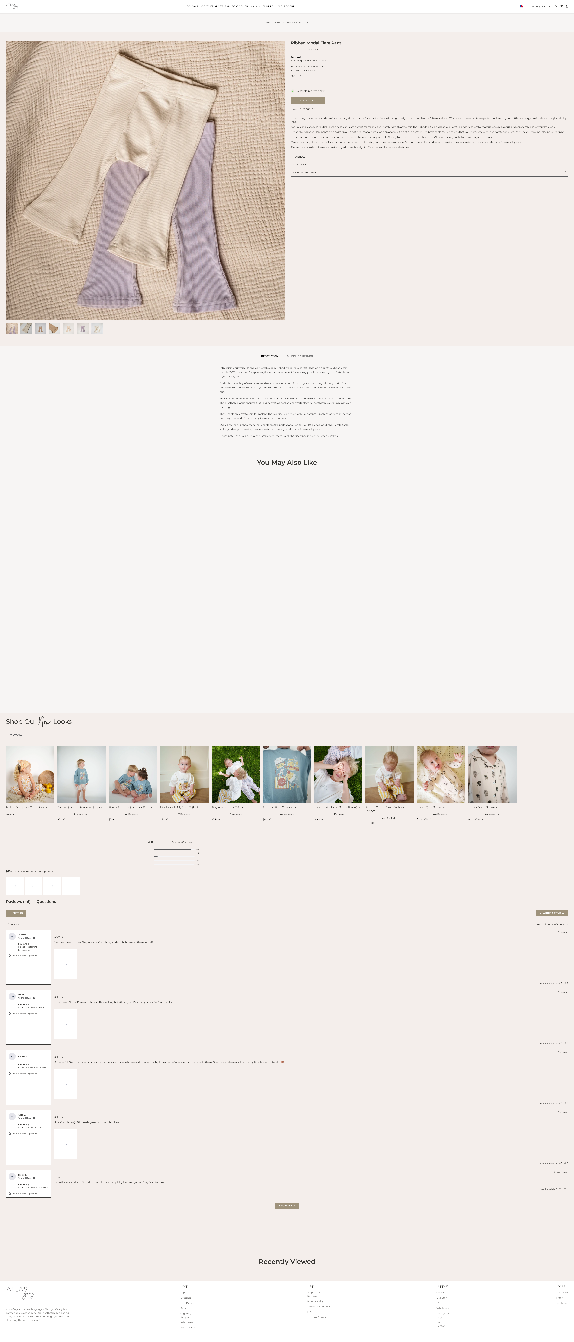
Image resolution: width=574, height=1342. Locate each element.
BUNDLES (268, 6)
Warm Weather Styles (207, 6)
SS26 (227, 6)
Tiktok (559, 1297)
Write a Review (555, 913)
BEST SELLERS (241, 6)
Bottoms (185, 1297)
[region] (43, 886)
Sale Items (186, 1322)
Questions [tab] (46, 902)
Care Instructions (304, 172)
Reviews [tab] (18, 902)
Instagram (562, 1292)
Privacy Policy (315, 1301)
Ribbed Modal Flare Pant (292, 22)
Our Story (442, 1297)
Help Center (440, 1324)
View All (16, 734)
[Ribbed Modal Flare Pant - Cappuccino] (16, 698)
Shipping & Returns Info (314, 1294)
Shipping (296, 60)
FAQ (309, 1311)
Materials (299, 156)
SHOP (255, 6)
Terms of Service (317, 1317)
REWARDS (290, 6)
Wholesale (442, 1308)
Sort (540, 924)
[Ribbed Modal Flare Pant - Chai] (12, 698)
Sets (183, 1308)
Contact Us (443, 1292)
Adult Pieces (187, 1327)
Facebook (561, 1303)
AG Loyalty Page (442, 1315)
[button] (15, 886)
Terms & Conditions (318, 1306)
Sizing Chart (301, 164)
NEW (188, 6)
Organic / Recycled (185, 1315)
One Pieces (187, 1303)
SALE (279, 6)
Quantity (296, 76)
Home (270, 22)
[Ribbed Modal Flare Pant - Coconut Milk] (20, 698)
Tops (183, 1292)
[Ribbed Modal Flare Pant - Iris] (8, 698)
